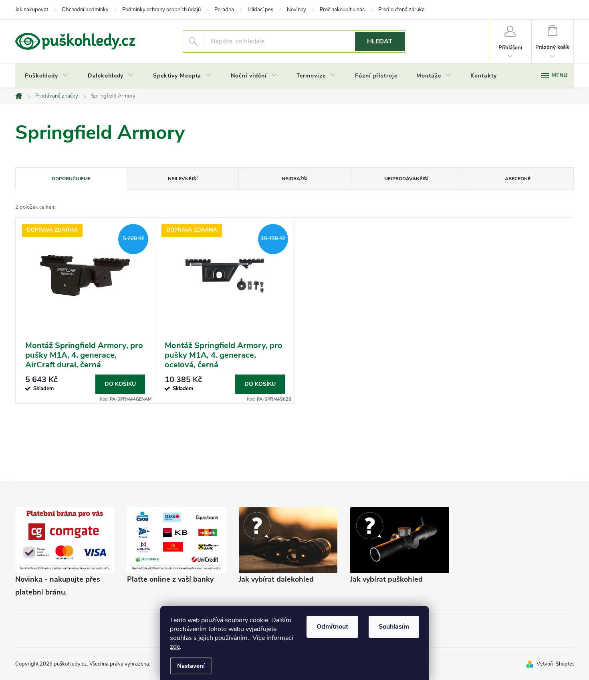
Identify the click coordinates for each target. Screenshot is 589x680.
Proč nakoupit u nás (342, 9)
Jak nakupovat (31, 9)
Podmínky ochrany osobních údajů (161, 9)
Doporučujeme (71, 178)
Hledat (379, 41)
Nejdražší (294, 178)
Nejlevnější (183, 178)
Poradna (224, 9)
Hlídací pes (260, 9)
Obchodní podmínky (85, 9)
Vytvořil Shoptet (555, 664)
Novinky (296, 9)
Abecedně (518, 178)
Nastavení (191, 666)
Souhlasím (394, 626)
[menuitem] (46, 75)
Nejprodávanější (406, 178)
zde (175, 646)
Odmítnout (332, 626)
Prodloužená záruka (401, 9)
